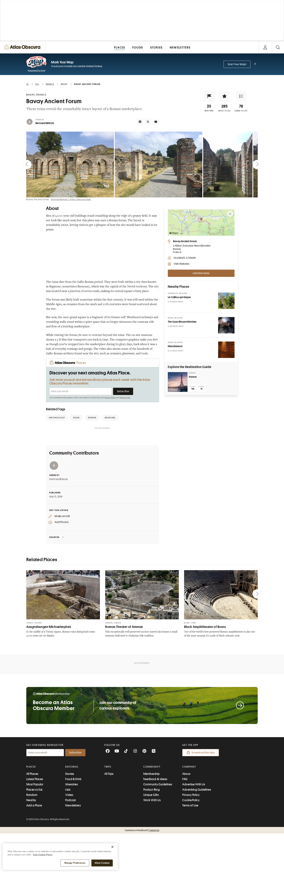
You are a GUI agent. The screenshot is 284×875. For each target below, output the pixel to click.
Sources (54, 537)
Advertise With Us (193, 784)
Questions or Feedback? (142, 830)
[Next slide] (257, 164)
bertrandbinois (58, 479)
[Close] (112, 846)
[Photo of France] (178, 382)
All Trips (109, 774)
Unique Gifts (151, 795)
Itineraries (71, 784)
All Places (32, 774)
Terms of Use (125, 398)
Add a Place (34, 805)
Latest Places (34, 779)
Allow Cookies (102, 863)
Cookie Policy (191, 800)
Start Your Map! (237, 64)
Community (152, 766)
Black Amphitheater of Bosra (205, 627)
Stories (69, 774)
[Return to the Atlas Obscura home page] (23, 47)
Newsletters (73, 805)
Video (69, 795)
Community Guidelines (157, 784)
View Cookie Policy (42, 854)
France (193, 377)
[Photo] (226, 300)
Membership (151, 774)
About (186, 774)
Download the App (203, 752)
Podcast (70, 800)
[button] (209, 96)
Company (189, 766)
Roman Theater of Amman (124, 627)
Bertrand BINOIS (45, 123)
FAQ (184, 779)
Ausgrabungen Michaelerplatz (48, 627)
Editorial (71, 766)
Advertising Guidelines (196, 789)
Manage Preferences (74, 863)
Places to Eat (34, 789)
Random (31, 795)
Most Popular (34, 784)
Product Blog (151, 789)
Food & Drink (73, 779)
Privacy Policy (110, 398)
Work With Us (152, 800)
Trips (107, 766)
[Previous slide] (27, 164)
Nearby (31, 800)
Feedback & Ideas (155, 779)
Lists (67, 789)
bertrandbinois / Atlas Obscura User (71, 199)
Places (31, 766)
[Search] (278, 47)
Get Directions (201, 273)
